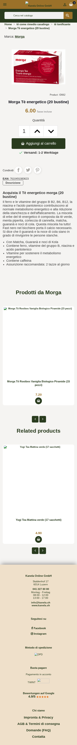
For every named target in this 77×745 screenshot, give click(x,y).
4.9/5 (32, 696)
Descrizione (13, 182)
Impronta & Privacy (38, 717)
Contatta (38, 736)
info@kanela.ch (40, 602)
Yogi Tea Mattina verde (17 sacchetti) (38, 519)
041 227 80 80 (41, 589)
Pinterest (37, 170)
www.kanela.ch (41, 605)
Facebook (39, 628)
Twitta (28, 170)
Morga (20, 36)
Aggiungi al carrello (40, 143)
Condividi (18, 170)
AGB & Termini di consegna (38, 724)
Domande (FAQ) (38, 730)
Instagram (39, 633)
